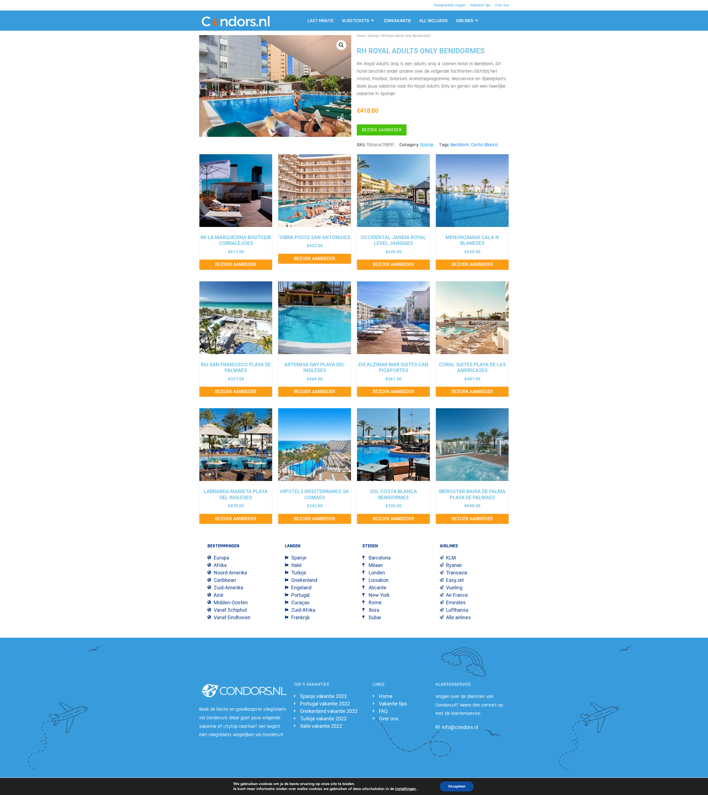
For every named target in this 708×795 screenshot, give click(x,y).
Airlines (464, 20)
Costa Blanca (484, 145)
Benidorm (459, 145)
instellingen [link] (406, 788)
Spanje (373, 36)
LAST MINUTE (321, 20)
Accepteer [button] (456, 786)
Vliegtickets (355, 20)
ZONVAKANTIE (397, 20)
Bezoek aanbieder (382, 130)
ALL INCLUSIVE (433, 20)
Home (361, 36)
